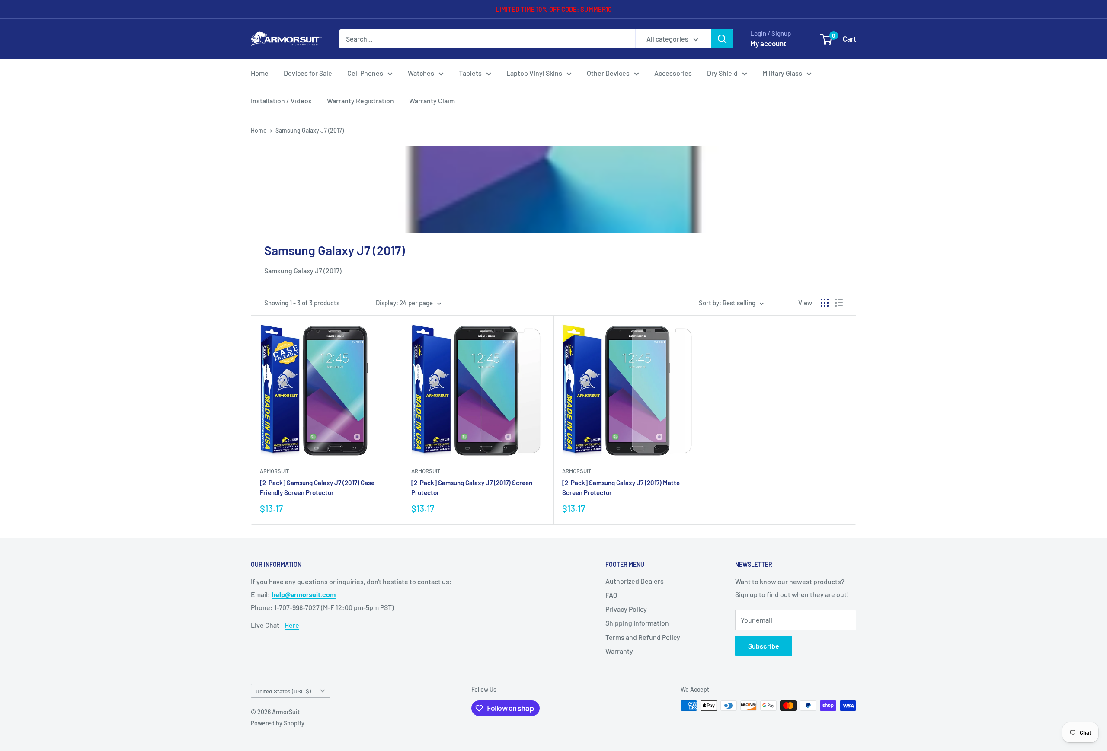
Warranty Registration (360, 100)
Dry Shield (722, 73)
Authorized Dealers (634, 581)
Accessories (673, 73)
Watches (421, 73)
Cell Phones (365, 73)
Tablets (470, 73)
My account (768, 43)
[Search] (722, 38)
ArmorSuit (274, 470)
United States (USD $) (283, 691)
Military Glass (782, 73)
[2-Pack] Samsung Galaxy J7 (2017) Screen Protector (471, 487)
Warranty (619, 651)
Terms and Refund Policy (642, 637)
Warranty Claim (432, 100)
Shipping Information (637, 623)
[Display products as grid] (825, 303)
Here (292, 625)
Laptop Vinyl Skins (534, 73)
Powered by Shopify (277, 723)
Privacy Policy (626, 609)
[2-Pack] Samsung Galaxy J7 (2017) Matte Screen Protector (621, 487)
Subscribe (763, 646)
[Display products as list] (839, 303)
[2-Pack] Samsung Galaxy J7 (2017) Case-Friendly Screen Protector (318, 487)
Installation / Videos (281, 100)
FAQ (611, 595)
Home (260, 73)
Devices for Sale (308, 73)
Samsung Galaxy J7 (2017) (309, 130)
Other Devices (608, 73)
